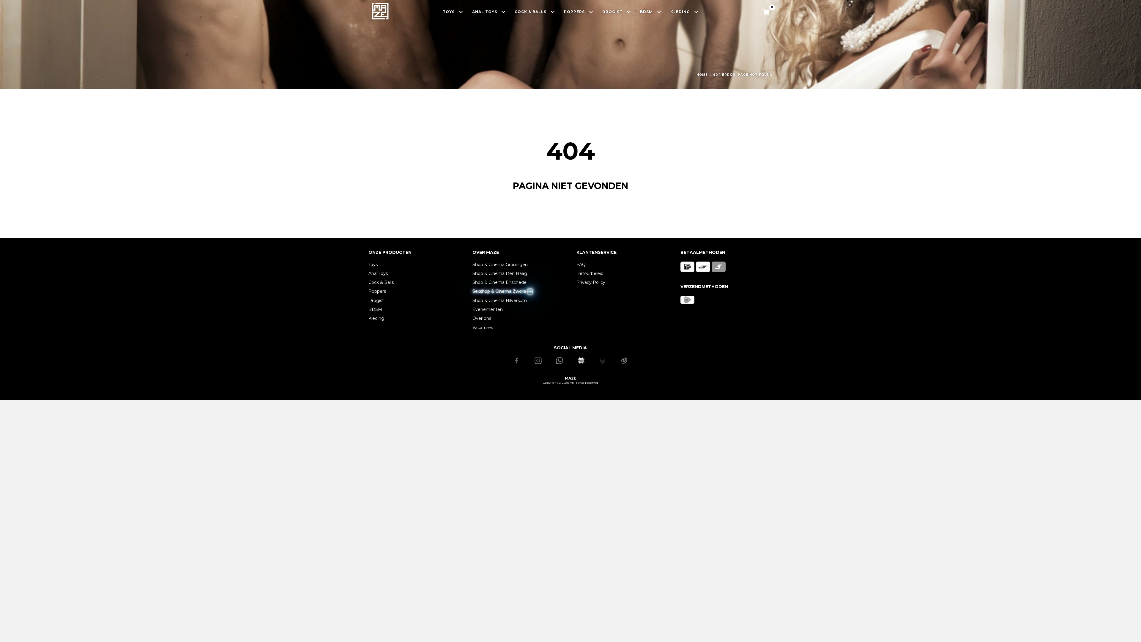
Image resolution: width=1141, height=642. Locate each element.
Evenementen (487, 309)
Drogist (376, 300)
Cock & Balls (381, 282)
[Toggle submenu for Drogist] (629, 11)
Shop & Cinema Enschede (499, 282)
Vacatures (482, 327)
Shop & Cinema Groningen (500, 264)
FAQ (581, 264)
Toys (373, 264)
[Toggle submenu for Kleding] (696, 11)
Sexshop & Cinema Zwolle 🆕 (502, 291)
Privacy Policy (590, 282)
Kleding (376, 318)
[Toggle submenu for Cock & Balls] (553, 11)
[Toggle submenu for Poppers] (591, 11)
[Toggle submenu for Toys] (461, 11)
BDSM (375, 309)
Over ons (481, 318)
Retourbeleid (589, 273)
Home (702, 75)
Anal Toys (378, 273)
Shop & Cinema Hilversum (499, 300)
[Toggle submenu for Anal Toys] (503, 11)
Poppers (377, 291)
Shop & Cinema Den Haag (499, 273)
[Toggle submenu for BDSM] (659, 11)
